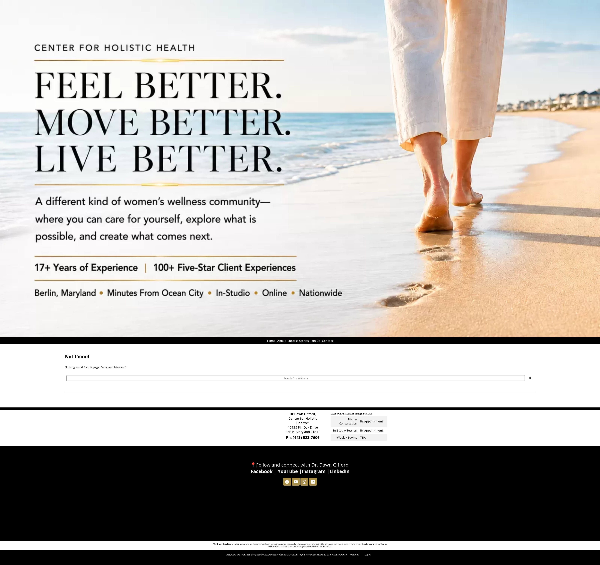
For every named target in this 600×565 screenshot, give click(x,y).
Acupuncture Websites (238, 554)
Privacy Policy (339, 554)
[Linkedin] (313, 482)
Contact (327, 341)
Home (271, 341)
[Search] (530, 378)
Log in (368, 554)
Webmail (354, 554)
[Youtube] (296, 482)
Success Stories (298, 341)
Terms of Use (324, 554)
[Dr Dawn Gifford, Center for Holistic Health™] (300, 168)
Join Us (315, 341)
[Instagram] (304, 482)
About (281, 341)
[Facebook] (287, 482)
